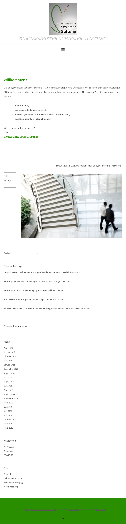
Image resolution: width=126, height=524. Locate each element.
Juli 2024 (8, 360)
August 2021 (9, 394)
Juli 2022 (8, 385)
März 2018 (8, 423)
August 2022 (9, 381)
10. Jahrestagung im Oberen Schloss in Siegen (34, 290)
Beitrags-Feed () (13, 478)
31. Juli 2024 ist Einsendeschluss (48, 308)
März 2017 (8, 427)
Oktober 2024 (10, 356)
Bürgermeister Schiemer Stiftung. (41, 509)
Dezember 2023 (11, 369)
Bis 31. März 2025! (33, 299)
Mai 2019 (8, 415)
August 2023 (9, 373)
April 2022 (8, 390)
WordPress (74, 509)
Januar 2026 (9, 352)
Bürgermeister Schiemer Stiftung (63, 38)
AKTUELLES (9, 446)
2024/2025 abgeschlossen (37, 281)
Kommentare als (13, 482)
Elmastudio (101, 509)
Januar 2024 (9, 364)
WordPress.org (11, 486)
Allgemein (8, 451)
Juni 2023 (8, 377)
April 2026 (8, 348)
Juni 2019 (8, 411)
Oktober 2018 (10, 419)
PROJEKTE (8, 455)
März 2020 (8, 402)
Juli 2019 (8, 406)
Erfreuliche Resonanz (42, 272)
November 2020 (11, 398)
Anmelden (8, 474)
